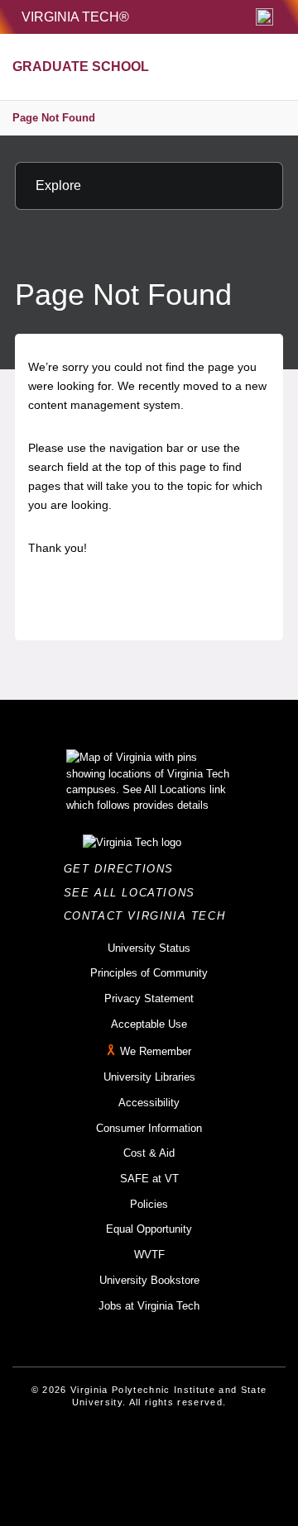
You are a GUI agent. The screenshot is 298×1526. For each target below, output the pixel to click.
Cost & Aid (149, 1153)
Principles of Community (149, 973)
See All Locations (134, 893)
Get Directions (124, 869)
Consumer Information (149, 1128)
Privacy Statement (149, 998)
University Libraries (149, 1077)
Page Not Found (53, 118)
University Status (149, 948)
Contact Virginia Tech (149, 916)
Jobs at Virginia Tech (149, 1306)
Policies (149, 1204)
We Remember (155, 1052)
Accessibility (149, 1102)
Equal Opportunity (149, 1229)
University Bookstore (149, 1280)
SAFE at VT (149, 1178)
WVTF (149, 1254)
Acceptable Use (149, 1024)
